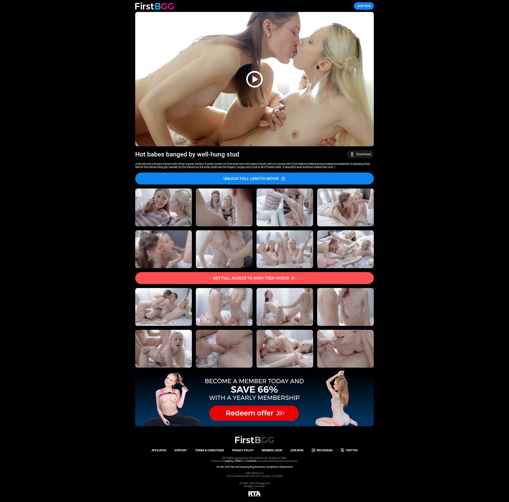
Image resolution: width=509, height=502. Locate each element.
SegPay (229, 460)
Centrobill (251, 460)
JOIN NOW (364, 6)
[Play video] (254, 79)
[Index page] (154, 6)
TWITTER (351, 450)
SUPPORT (180, 450)
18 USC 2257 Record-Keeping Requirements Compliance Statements (254, 466)
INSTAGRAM (324, 450)
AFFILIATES (159, 450)
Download (363, 154)
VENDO (238, 460)
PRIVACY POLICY (243, 450)
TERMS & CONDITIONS (209, 450)
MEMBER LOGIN (272, 450)
